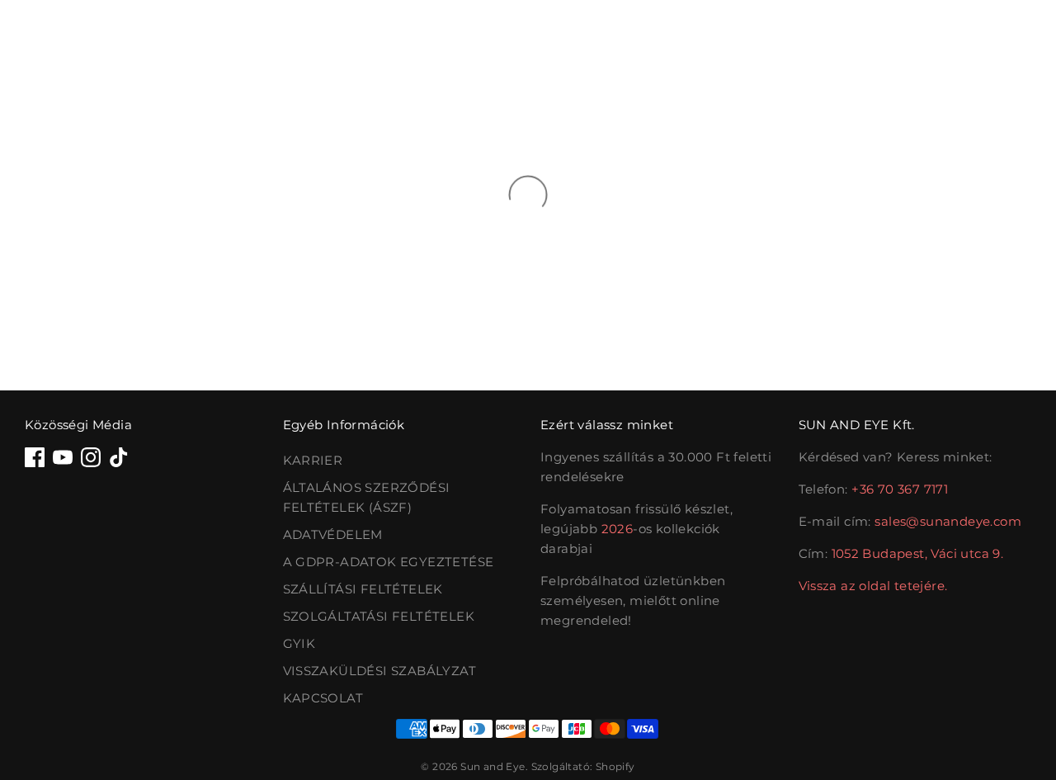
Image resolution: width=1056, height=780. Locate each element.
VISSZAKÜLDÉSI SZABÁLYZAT (380, 670)
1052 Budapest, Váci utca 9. (918, 553)
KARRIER (313, 460)
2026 (617, 529)
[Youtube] (63, 457)
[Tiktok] (119, 457)
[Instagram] (91, 457)
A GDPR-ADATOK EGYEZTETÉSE (388, 562)
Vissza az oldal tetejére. (873, 585)
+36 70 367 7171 (899, 489)
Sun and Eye (492, 766)
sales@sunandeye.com (947, 521)
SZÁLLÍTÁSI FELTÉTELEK (363, 589)
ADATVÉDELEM (333, 534)
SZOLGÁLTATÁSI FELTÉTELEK (379, 616)
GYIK (299, 643)
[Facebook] (35, 457)
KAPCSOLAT (323, 698)
